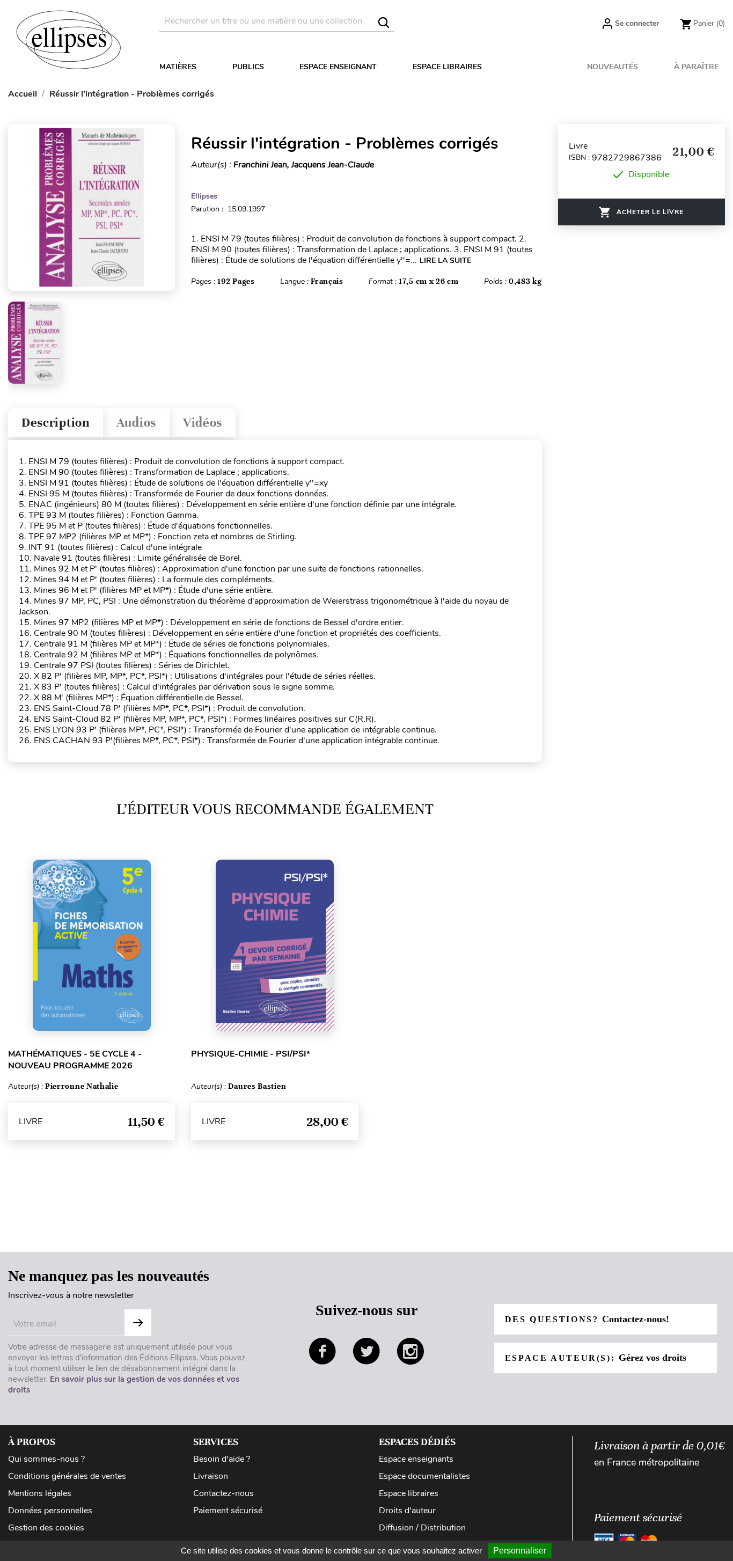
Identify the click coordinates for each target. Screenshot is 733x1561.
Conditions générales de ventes (67, 1476)
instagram (410, 1351)
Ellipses (204, 196)
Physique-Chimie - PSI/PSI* (250, 1054)
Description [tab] (55, 422)
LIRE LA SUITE (445, 260)
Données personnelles (50, 1510)
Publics (248, 67)
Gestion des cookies (46, 1528)
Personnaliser (519, 1550)
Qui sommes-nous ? (46, 1459)
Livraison (210, 1476)
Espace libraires (447, 67)
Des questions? (587, 1319)
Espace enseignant (338, 67)
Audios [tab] (136, 422)
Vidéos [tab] (202, 422)
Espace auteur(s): (595, 1357)
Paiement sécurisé (227, 1510)
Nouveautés (612, 67)
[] (383, 23)
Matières (177, 67)
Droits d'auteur (407, 1510)
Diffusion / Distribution (422, 1528)
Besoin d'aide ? (221, 1459)
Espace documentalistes (424, 1476)
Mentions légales (39, 1493)
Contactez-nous (223, 1493)
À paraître (696, 67)
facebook (322, 1351)
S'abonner (137, 1322)
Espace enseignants (416, 1459)
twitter (366, 1351)
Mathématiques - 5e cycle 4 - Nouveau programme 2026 (75, 1060)
